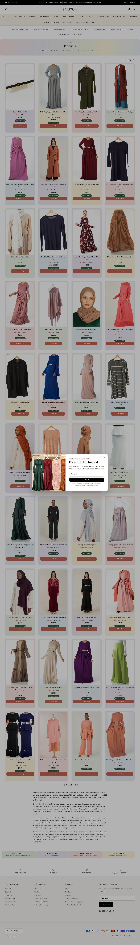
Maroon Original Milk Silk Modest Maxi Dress (25, 937)
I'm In (86, 480)
